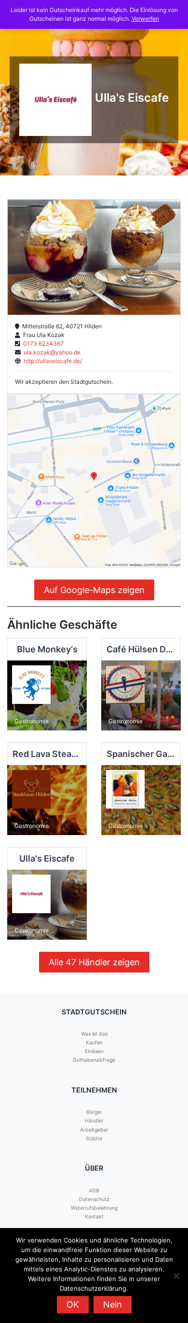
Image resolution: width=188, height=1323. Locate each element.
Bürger (94, 1112)
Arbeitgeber (94, 1130)
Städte (94, 1138)
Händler (94, 1121)
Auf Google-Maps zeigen (94, 590)
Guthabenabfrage (94, 1060)
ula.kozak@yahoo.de (51, 352)
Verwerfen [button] (145, 18)
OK (73, 1304)
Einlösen (94, 1051)
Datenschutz (94, 1199)
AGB (94, 1191)
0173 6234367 (42, 343)
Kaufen (94, 1043)
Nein (112, 1304)
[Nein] (176, 1276)
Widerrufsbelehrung (94, 1208)
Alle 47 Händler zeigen (94, 962)
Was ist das (94, 1034)
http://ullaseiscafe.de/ (51, 360)
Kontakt (94, 1217)
